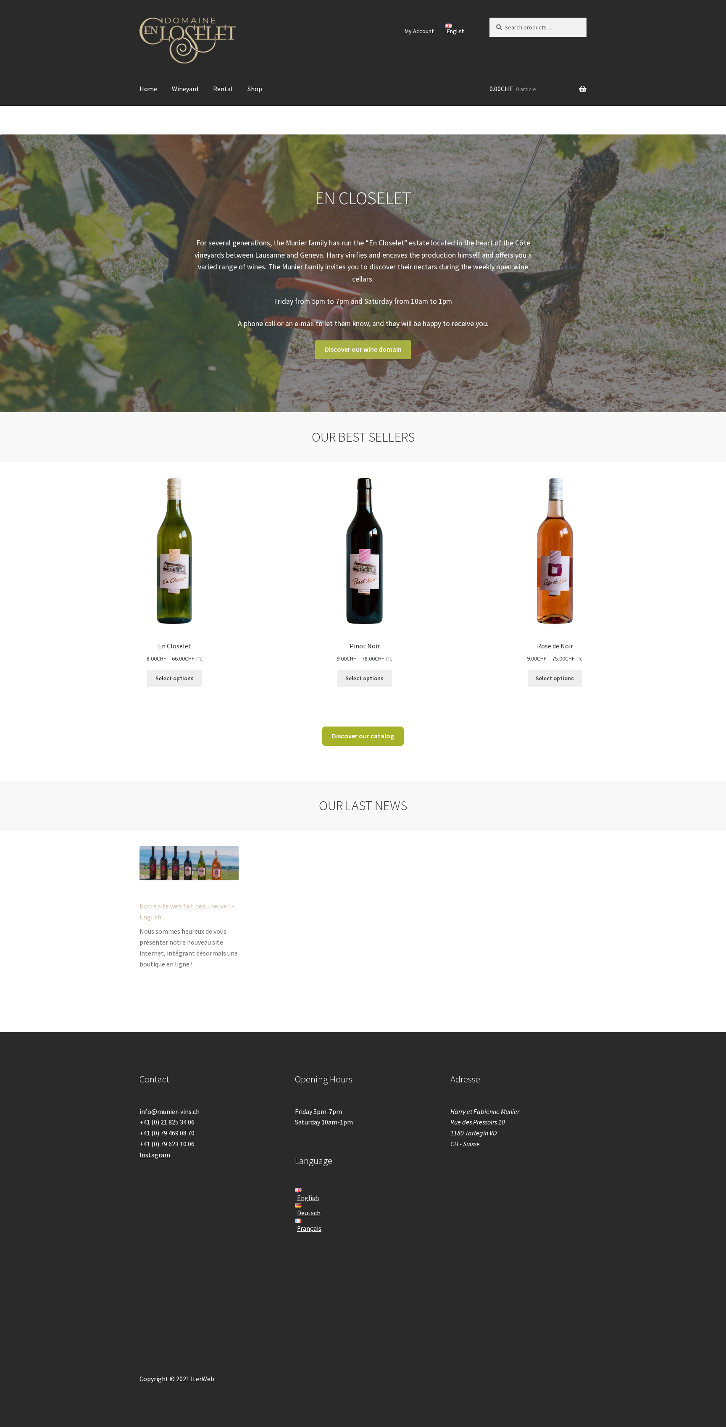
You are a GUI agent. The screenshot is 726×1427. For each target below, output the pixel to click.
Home (148, 88)
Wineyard (185, 88)
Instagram (154, 1155)
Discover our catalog (363, 736)
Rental (223, 88)
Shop (254, 88)
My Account (419, 31)
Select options (174, 678)
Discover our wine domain (363, 349)
